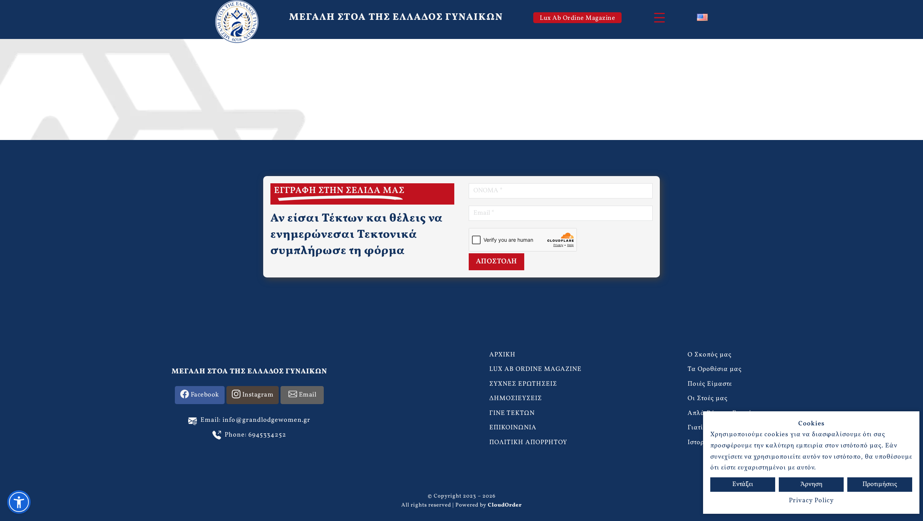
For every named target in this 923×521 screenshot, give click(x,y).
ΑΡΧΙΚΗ (502, 354)
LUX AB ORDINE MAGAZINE (535, 369)
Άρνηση (811, 484)
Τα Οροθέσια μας (715, 369)
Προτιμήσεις (879, 484)
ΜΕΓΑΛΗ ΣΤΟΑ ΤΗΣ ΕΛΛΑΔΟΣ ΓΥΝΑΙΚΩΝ (396, 17)
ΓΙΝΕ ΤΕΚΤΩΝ (512, 413)
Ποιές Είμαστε (710, 384)
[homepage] (237, 21)
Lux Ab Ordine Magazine (577, 18)
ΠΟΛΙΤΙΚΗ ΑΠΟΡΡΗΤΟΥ (528, 442)
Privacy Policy (811, 500)
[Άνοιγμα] (659, 17)
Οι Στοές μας (708, 398)
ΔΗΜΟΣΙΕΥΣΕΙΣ (515, 398)
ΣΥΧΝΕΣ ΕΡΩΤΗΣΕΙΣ (523, 384)
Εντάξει (742, 484)
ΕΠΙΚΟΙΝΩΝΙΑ (512, 427)
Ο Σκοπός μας (710, 354)
